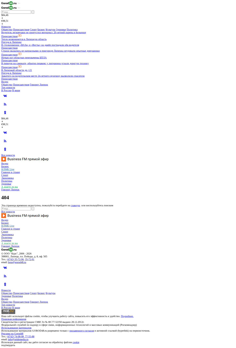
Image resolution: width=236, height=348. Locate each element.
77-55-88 (29, 336)
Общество (6, 29)
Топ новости (8, 87)
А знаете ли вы (9, 186)
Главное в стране (10, 172)
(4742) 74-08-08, (16, 336)
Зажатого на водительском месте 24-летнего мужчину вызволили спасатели (43, 76)
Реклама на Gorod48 (12, 333)
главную (75, 205)
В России (6, 90)
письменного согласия (81, 330)
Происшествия (21, 29)
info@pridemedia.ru (18, 339)
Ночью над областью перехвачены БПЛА (24, 57)
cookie (76, 342)
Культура (50, 29)
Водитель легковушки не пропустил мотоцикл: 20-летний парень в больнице (43, 32)
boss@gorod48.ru (17, 262)
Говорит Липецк (39, 84)
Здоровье (61, 29)
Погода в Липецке (11, 42)
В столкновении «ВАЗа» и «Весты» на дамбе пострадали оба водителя (40, 45)
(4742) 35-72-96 (15, 259)
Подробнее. (127, 316)
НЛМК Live (7, 169)
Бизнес (41, 29)
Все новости (8, 155)
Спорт (33, 29)
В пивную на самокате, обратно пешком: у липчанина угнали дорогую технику (45, 63)
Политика (72, 29)
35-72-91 (29, 259)
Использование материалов (16, 327)
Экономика (7, 178)
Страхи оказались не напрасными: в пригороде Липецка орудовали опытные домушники (50, 50)
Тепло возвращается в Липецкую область (24, 39)
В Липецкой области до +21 (16, 70)
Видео (4, 81)
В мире (16, 90)
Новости (6, 26)
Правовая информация (13, 319)
